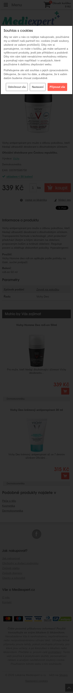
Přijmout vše (57, 86)
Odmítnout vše (17, 86)
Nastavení (38, 86)
